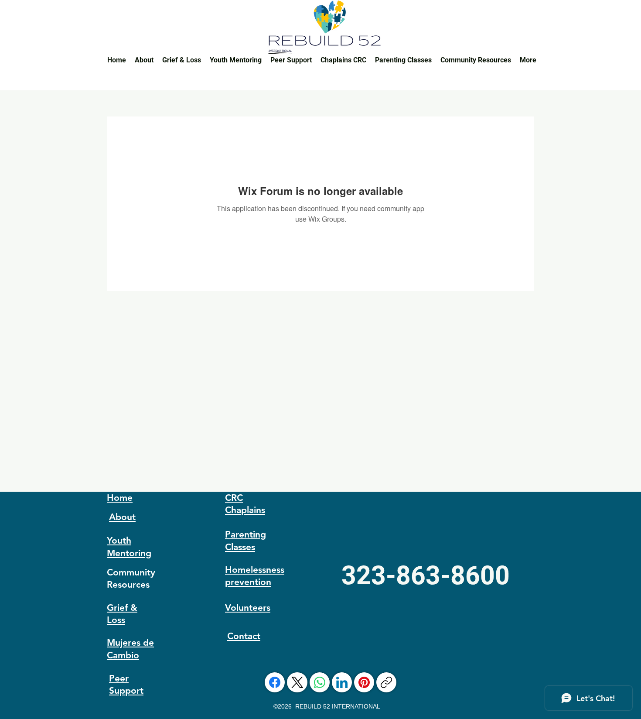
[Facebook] (275, 682)
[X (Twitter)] (297, 682)
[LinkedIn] (342, 682)
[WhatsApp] (320, 682)
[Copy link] (386, 682)
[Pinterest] (364, 682)
